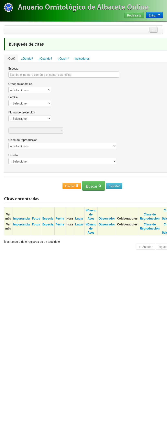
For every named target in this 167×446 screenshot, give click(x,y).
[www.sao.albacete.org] (8, 7)
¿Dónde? (27, 58)
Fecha (60, 218)
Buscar (92, 186)
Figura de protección (21, 112)
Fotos (36, 218)
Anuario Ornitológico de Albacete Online (83, 7)
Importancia (21, 218)
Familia (13, 97)
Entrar (153, 15)
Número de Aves (91, 214)
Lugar (79, 218)
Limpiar (70, 186)
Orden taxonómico (20, 84)
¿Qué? (11, 58)
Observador (107, 218)
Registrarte (134, 15)
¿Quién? (63, 58)
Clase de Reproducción (150, 216)
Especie (47, 218)
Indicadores (82, 58)
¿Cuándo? (45, 58)
